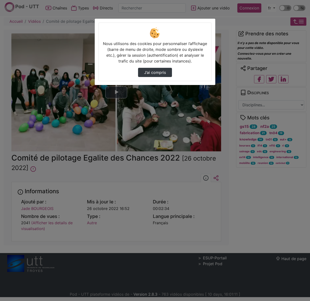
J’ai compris (155, 72)
